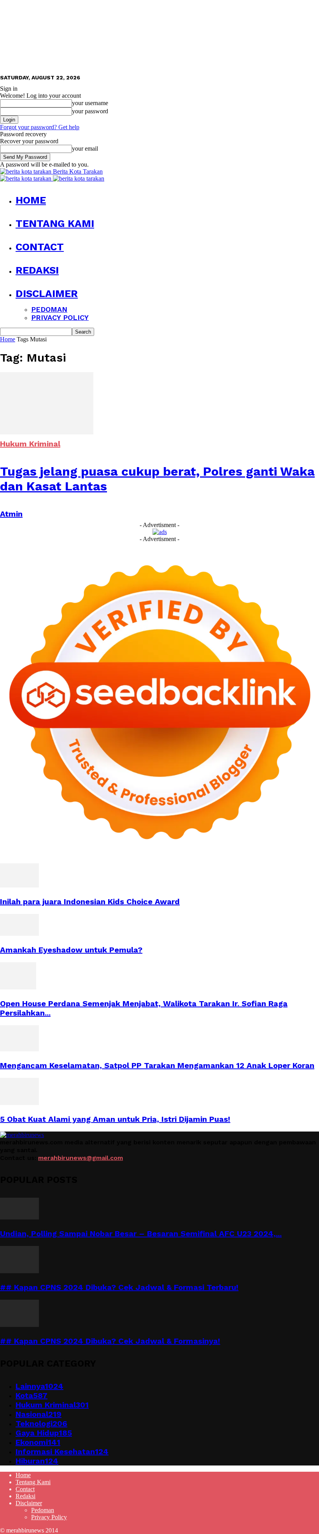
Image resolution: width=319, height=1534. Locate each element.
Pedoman (49, 309)
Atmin (11, 513)
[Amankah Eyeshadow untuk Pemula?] (19, 933)
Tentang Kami (55, 223)
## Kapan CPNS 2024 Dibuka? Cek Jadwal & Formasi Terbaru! (119, 1287)
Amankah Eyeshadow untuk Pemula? (71, 949)
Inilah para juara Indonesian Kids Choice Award (90, 901)
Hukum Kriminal (30, 443)
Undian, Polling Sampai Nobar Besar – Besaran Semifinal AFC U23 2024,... (141, 1233)
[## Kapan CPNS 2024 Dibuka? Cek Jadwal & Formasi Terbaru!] (19, 1271)
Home (31, 200)
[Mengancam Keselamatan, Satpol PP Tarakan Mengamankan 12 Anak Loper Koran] (19, 1049)
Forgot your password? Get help (39, 127)
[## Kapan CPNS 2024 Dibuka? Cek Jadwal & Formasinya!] (19, 1324)
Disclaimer (47, 293)
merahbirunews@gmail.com (80, 1157)
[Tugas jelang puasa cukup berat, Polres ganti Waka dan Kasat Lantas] (46, 432)
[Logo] (26, 178)
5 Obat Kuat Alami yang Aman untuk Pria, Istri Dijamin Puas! (115, 1119)
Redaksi (37, 270)
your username (90, 103)
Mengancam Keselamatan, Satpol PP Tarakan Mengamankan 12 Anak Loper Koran (157, 1065)
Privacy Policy (60, 317)
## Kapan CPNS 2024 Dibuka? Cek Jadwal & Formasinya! (110, 1341)
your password (90, 111)
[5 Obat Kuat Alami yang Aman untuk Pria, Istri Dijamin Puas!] (19, 1103)
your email (85, 148)
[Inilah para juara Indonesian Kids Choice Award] (19, 885)
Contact (40, 247)
